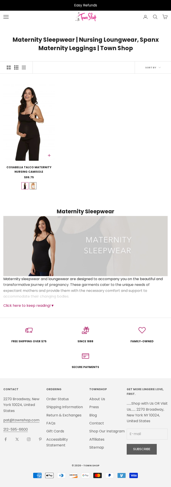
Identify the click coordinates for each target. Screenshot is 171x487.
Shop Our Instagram (107, 431)
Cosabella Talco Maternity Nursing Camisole (28, 169)
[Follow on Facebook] (5, 439)
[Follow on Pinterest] (40, 439)
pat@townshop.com (21, 420)
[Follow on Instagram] (28, 439)
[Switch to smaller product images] (16, 67)
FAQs (50, 423)
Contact (96, 423)
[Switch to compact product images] (24, 67)
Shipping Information (64, 407)
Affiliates (96, 439)
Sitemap (96, 447)
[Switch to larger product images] (9, 67)
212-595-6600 (15, 429)
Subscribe (141, 449)
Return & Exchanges (63, 415)
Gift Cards (55, 431)
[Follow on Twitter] (17, 439)
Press (94, 407)
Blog (93, 415)
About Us (97, 399)
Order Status (57, 399)
